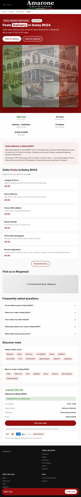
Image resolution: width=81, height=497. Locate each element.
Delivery (11, 12)
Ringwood (10, 354)
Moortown (29, 354)
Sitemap (44, 481)
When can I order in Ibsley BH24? (17, 312)
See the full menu (40, 264)
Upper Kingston (44, 359)
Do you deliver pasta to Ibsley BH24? (19, 305)
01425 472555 (21, 132)
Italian (8, 374)
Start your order (40, 423)
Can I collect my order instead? (17, 320)
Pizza (27, 374)
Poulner (51, 354)
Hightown (57, 359)
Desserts (55, 374)
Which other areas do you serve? (17, 334)
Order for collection (32, 39)
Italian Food (18, 374)
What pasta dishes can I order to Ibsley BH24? (22, 327)
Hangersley (68, 359)
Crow (20, 359)
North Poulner (30, 359)
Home (4, 12)
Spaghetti (36, 374)
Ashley (19, 354)
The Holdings (40, 354)
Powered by (6, 451)
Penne (46, 374)
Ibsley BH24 (20, 12)
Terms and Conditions (49, 478)
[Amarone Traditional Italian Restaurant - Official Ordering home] (40, 4)
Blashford (61, 354)
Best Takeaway (67, 374)
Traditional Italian (12, 378)
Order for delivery (12, 39)
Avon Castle (10, 359)
